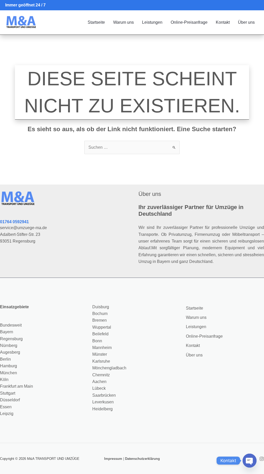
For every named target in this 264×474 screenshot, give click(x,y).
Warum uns (123, 22)
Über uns (246, 22)
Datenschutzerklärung (142, 459)
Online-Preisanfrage (189, 22)
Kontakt (223, 22)
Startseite (96, 22)
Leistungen (152, 22)
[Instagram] (261, 458)
